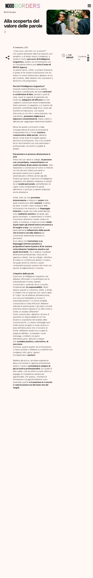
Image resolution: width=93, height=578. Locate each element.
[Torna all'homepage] (22, 6)
